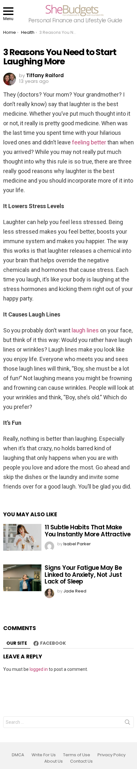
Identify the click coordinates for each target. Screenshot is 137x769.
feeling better (89, 142)
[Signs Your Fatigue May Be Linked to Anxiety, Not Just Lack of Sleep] (22, 577)
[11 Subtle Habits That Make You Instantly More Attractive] (22, 537)
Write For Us (44, 755)
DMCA (18, 755)
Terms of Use (76, 755)
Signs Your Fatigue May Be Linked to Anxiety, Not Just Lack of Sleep (83, 574)
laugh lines (85, 330)
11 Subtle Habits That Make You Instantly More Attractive (87, 530)
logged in (39, 669)
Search (127, 723)
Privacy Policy (111, 755)
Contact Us (81, 761)
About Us (53, 761)
